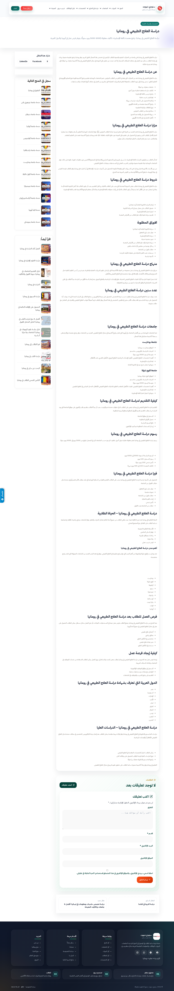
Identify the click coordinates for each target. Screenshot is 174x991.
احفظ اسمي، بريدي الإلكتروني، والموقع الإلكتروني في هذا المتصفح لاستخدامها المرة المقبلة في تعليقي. (114, 873)
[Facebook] (157, 952)
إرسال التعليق (143, 880)
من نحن (36, 943)
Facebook (37, 61)
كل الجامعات (105, 947)
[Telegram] (150, 952)
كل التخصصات (104, 960)
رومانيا (145, 958)
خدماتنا (71, 947)
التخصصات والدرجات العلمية (150, 24)
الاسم (150, 833)
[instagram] (137, 952)
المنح (121, 8)
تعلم (150, 958)
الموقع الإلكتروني (146, 858)
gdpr (22, 987)
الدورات (114, 8)
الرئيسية (157, 958)
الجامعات (105, 8)
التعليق (150, 807)
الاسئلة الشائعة (15, 987)
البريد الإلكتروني (146, 845)
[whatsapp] (144, 952)
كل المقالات (105, 955)
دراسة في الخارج (93, 8)
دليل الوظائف (70, 8)
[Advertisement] (108, 149)
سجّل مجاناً (26, 8)
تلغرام (15, 8)
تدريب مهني (61, 8)
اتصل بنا (71, 955)
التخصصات (82, 8)
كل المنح (106, 943)
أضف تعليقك (67, 785)
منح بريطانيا (35, 947)
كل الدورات (106, 951)
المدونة (53, 8)
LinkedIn (23, 61)
